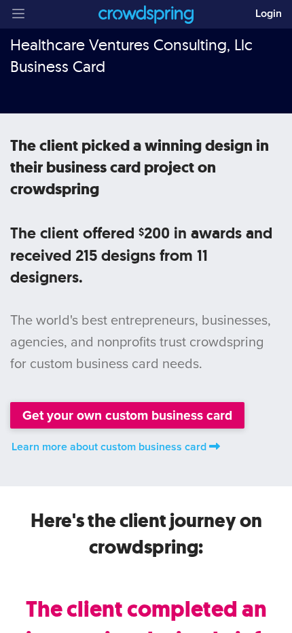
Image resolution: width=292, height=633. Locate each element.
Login (268, 13)
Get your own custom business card (127, 415)
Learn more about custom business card (109, 447)
